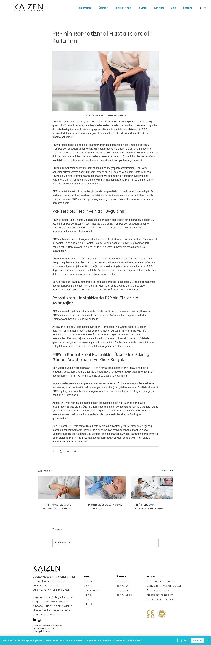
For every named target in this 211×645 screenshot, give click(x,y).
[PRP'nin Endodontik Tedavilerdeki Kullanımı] (152, 487)
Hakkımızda (90, 581)
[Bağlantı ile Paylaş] (74, 451)
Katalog (88, 603)
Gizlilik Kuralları (133, 640)
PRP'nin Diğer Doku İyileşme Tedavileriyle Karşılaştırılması (105, 506)
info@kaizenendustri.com (160, 594)
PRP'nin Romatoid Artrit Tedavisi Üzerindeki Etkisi (57, 506)
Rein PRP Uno (123, 585)
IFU (85, 608)
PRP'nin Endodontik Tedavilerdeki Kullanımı (149, 506)
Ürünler (87, 585)
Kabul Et (197, 640)
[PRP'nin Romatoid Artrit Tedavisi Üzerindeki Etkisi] (59, 487)
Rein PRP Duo (123, 581)
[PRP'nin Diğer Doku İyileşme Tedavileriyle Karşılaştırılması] (105, 487)
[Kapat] (207, 640)
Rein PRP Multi (123, 590)
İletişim (87, 599)
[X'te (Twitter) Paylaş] (60, 451)
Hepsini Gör (167, 470)
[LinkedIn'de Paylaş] (67, 451)
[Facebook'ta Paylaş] (53, 451)
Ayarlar (183, 640)
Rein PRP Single (124, 594)
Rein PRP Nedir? (92, 590)
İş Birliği (87, 594)
